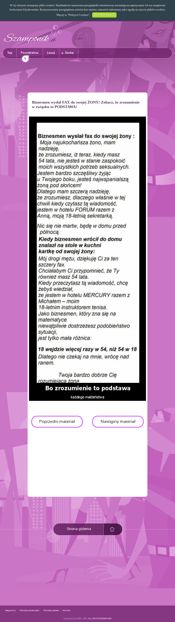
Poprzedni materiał (57, 422)
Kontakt (66, 611)
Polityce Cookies (78, 14)
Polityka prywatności (29, 611)
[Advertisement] (87, 76)
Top (9, 53)
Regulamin (10, 611)
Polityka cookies (51, 611)
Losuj (51, 53)
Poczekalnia (29, 55)
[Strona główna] (33, 44)
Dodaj (69, 53)
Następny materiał (118, 422)
